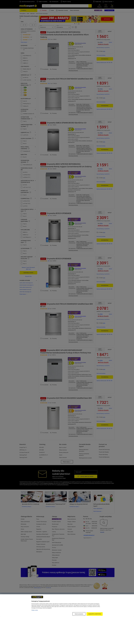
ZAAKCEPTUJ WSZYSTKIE (94, 614)
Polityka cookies (34, 610)
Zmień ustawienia (79, 614)
